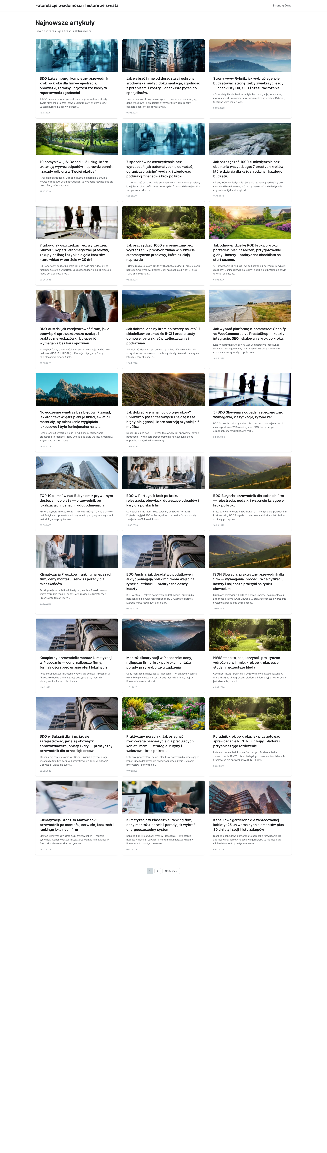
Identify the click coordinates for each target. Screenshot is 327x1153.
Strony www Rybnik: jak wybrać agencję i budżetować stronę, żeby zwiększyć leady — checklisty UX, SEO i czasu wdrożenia (248, 83)
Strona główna (282, 5)
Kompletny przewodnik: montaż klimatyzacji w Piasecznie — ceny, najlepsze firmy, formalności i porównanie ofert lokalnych (76, 662)
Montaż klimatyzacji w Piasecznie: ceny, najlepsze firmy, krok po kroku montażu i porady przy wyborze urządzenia (159, 662)
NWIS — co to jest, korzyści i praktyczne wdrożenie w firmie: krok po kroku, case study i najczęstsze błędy (246, 662)
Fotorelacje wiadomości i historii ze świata (77, 5)
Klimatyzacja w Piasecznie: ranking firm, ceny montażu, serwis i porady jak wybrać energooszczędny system (161, 825)
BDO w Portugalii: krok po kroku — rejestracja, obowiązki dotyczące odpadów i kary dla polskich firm (162, 500)
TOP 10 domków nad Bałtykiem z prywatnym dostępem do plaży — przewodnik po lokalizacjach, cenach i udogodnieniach (76, 500)
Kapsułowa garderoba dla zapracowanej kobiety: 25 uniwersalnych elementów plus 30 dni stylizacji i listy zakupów (248, 825)
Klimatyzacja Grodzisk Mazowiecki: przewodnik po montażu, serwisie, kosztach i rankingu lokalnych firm (77, 825)
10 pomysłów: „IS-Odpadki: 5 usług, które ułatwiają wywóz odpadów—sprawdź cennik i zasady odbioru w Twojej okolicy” (76, 166)
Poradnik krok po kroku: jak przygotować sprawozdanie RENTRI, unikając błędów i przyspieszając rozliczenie (246, 741)
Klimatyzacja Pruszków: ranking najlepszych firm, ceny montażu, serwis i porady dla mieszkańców (76, 579)
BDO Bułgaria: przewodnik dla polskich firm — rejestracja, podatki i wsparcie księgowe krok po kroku (248, 500)
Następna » (171, 871)
